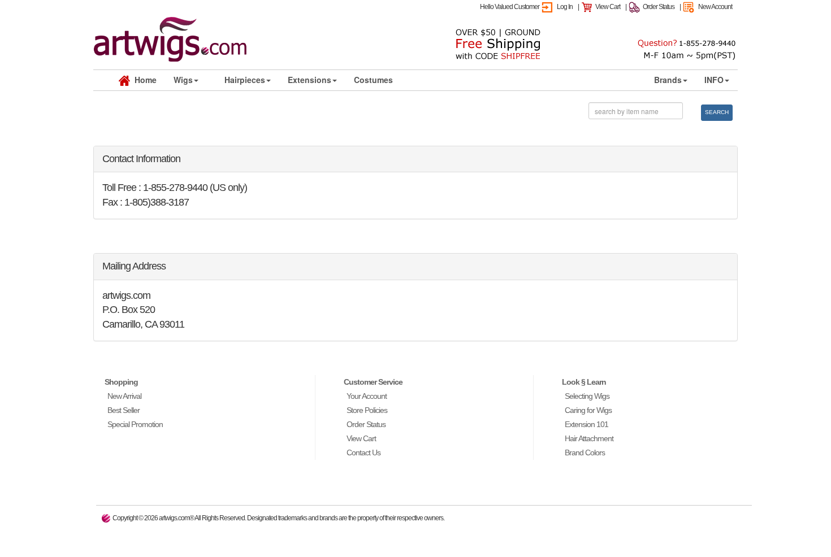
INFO (714, 79)
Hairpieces (244, 79)
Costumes (373, 79)
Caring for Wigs (588, 410)
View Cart (607, 7)
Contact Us (363, 452)
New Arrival (124, 396)
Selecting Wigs (587, 396)
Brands (668, 79)
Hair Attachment (589, 438)
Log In (565, 7)
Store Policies (367, 410)
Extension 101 (586, 424)
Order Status (658, 7)
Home (143, 79)
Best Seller (123, 410)
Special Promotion (135, 424)
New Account (715, 7)
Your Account (367, 396)
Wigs (183, 79)
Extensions (309, 79)
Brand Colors (585, 452)
